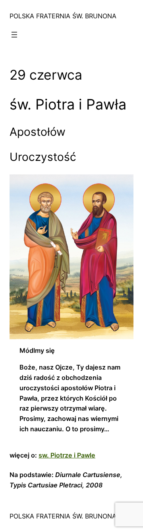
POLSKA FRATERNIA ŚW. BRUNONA (63, 16)
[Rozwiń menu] (14, 34)
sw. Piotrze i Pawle (67, 455)
